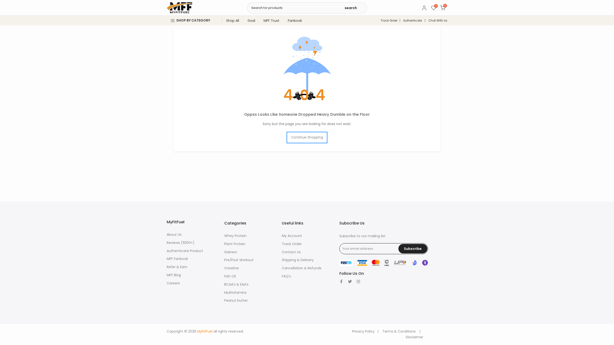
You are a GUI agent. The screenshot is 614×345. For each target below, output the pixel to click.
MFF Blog (174, 275)
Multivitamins (235, 292)
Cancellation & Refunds (301, 268)
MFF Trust (271, 20)
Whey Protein (235, 235)
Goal (251, 20)
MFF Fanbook (177, 258)
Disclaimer (414, 337)
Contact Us (291, 252)
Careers (173, 283)
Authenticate (412, 20)
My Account (292, 235)
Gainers (230, 252)
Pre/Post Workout (239, 260)
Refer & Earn (177, 266)
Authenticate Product (185, 250)
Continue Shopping (307, 137)
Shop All (232, 20)
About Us (174, 234)
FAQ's (286, 276)
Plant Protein (234, 244)
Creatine (231, 268)
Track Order (389, 20)
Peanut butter (236, 300)
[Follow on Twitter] (350, 281)
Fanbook (295, 20)
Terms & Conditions (399, 331)
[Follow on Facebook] (341, 281)
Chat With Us (437, 20)
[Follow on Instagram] (358, 281)
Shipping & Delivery (298, 260)
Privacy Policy (363, 331)
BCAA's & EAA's (236, 284)
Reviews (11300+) (181, 242)
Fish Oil (230, 276)
